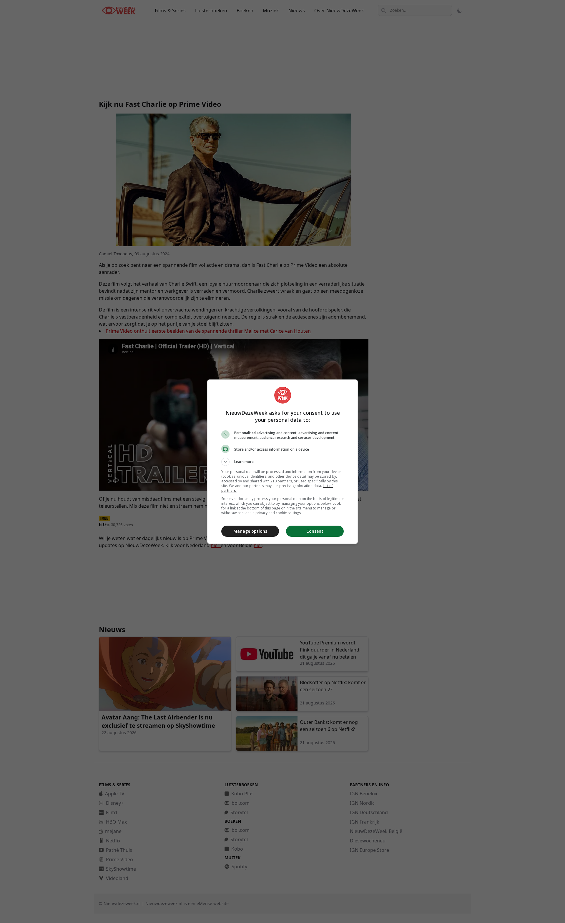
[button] (282, 462)
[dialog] (282, 461)
